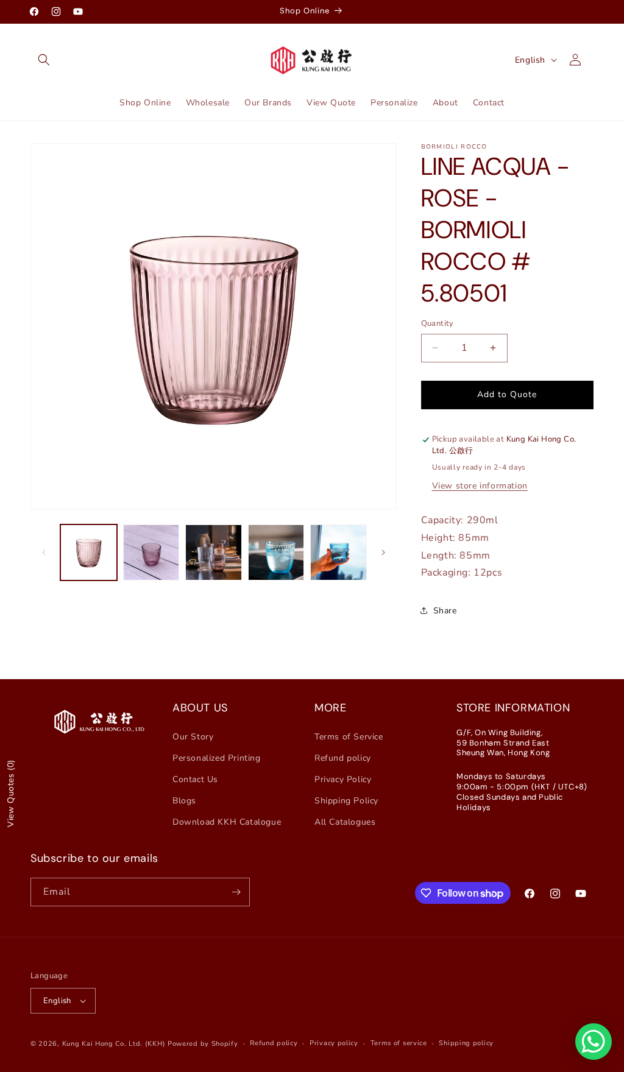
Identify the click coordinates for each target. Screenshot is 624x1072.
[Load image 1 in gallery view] (88, 552)
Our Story (192, 736)
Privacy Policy (342, 779)
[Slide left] (43, 552)
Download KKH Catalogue (226, 822)
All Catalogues (344, 822)
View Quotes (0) (10, 793)
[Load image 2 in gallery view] (151, 552)
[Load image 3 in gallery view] (213, 552)
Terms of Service (348, 736)
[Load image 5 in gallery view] (338, 552)
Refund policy (342, 758)
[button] (43, 59)
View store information (480, 486)
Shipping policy (466, 1043)
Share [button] (445, 610)
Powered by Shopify (203, 1043)
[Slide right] (383, 552)
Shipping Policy (346, 800)
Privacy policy (334, 1043)
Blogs (184, 800)
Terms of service (398, 1043)
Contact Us (195, 779)
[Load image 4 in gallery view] (276, 552)
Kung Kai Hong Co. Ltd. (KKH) (114, 1043)
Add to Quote (507, 394)
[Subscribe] (235, 892)
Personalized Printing (216, 758)
